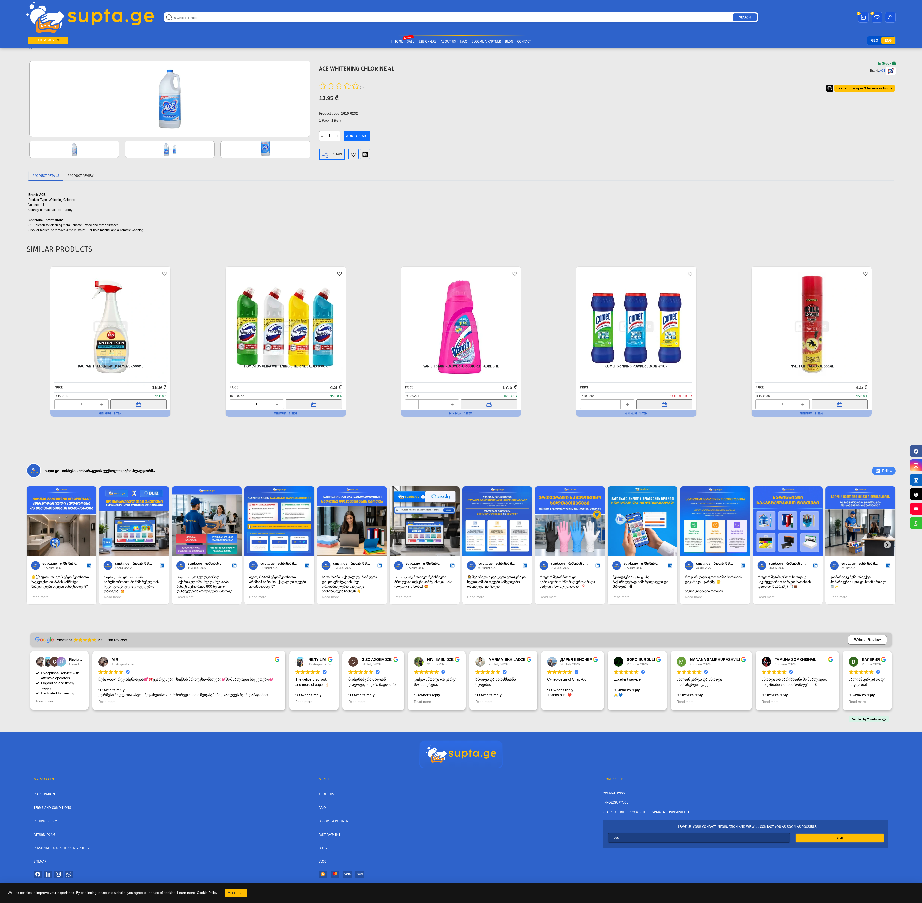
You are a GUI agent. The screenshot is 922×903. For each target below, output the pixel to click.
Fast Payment (329, 835)
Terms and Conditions (52, 808)
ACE (882, 70)
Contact (524, 41)
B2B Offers (427, 41)
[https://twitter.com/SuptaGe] (916, 494)
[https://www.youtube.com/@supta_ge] (916, 509)
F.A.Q (463, 41)
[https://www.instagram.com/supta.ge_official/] (916, 465)
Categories (45, 40)
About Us (448, 41)
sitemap (40, 862)
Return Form (44, 835)
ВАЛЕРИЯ (871, 659)
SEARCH (745, 17)
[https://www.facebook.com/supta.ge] (916, 451)
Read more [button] (44, 701)
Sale (410, 41)
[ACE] (891, 70)
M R (115, 659)
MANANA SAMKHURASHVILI (715, 659)
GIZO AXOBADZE (377, 659)
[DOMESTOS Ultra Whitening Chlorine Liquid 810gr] (286, 315)
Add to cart (357, 136)
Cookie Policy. (207, 893)
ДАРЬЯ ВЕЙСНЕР (576, 659)
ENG (888, 40)
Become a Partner (486, 41)
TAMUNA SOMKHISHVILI (796, 659)
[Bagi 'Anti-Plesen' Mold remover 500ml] (110, 315)
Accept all (236, 893)
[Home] (461, 754)
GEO (874, 40)
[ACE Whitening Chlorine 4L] (169, 99)
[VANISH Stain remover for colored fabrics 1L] (461, 315)
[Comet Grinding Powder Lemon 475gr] (636, 315)
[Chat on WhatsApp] (916, 523)
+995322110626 (614, 793)
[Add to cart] (138, 404)
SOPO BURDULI (641, 659)
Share (338, 154)
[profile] (890, 17)
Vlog (323, 862)
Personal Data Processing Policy (62, 848)
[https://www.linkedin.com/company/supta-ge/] (916, 480)
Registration (44, 794)
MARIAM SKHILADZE (507, 659)
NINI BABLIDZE (440, 659)
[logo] (90, 17)
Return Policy (45, 821)
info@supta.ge (615, 802)
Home (398, 41)
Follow (887, 471)
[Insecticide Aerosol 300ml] (812, 315)
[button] (58, 40)
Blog (509, 41)
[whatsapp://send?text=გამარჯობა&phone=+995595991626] (69, 874)
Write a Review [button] (867, 640)
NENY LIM (317, 659)
